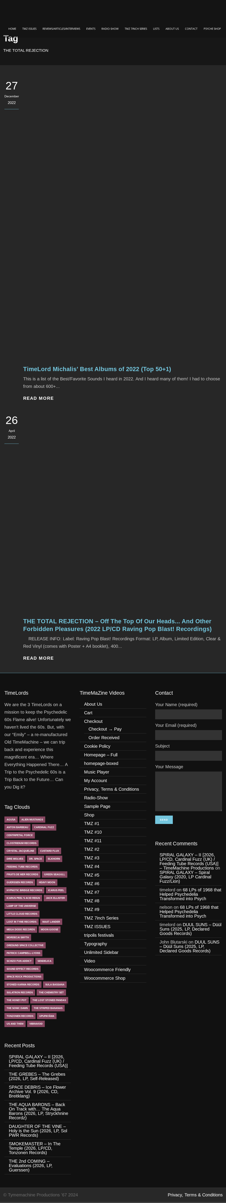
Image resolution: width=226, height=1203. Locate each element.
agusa (11, 819)
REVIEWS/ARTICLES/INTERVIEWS (61, 29)
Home (12, 29)
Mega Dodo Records (21, 929)
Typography (95, 943)
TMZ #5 (91, 875)
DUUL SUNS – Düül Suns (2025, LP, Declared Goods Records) (190, 929)
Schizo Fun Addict (19, 961)
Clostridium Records (21, 843)
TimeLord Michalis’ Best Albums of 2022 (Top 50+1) (97, 369)
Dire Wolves (15, 858)
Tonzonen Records (20, 1016)
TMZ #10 (93, 832)
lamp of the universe (21, 906)
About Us (172, 29)
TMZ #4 (91, 866)
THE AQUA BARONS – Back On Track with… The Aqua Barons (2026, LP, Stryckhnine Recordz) (38, 1111)
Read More (38, 398)
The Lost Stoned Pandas (49, 1000)
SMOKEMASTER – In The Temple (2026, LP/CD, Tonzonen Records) (34, 1148)
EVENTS (90, 29)
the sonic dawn (17, 1008)
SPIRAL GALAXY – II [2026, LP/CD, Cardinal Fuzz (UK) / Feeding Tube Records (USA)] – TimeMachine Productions (190, 861)
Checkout (93, 721)
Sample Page (97, 806)
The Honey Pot (16, 1000)
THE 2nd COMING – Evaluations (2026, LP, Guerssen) (31, 1165)
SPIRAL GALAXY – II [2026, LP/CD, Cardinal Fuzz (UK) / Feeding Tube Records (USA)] (39, 1061)
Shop (89, 814)
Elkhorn (54, 858)
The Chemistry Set (51, 992)
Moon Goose (49, 929)
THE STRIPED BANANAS (48, 1008)
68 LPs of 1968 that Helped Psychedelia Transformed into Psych (190, 894)
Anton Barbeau (17, 827)
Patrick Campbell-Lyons (23, 953)
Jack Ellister (55, 898)
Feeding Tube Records (22, 866)
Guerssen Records (20, 882)
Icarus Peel (56, 890)
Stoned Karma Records (23, 984)
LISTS (156, 29)
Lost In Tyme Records (21, 921)
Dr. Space (35, 858)
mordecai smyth (18, 937)
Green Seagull (54, 874)
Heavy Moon (47, 882)
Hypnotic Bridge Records (24, 890)
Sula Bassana (54, 984)
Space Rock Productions (24, 976)
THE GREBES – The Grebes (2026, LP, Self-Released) (37, 1076)
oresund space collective (25, 945)
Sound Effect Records (22, 969)
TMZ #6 (91, 883)
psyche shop (212, 29)
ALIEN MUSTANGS (32, 819)
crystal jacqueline (20, 851)
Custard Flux (49, 851)
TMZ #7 (91, 892)
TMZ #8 (91, 900)
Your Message (169, 766)
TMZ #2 (91, 849)
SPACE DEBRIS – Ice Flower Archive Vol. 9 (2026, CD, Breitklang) (37, 1091)
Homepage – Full (100, 754)
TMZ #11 (93, 840)
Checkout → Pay (105, 729)
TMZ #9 (91, 909)
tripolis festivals (99, 935)
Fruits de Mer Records (22, 874)
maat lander (51, 921)
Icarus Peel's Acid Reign (23, 898)
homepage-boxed (101, 763)
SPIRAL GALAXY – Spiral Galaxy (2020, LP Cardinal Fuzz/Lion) (185, 877)
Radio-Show (110, 29)
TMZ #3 (91, 857)
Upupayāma (46, 1016)
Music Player (96, 772)
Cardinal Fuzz (44, 827)
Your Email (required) (176, 725)
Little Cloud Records (22, 913)
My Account (95, 780)
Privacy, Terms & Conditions (111, 789)
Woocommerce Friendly (107, 969)
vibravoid (36, 1023)
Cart (88, 712)
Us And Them (15, 1023)
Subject (162, 746)
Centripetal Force (20, 835)
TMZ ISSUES (29, 29)
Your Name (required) (176, 704)
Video (89, 961)
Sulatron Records (20, 992)
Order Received (104, 737)
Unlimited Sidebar (101, 952)
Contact (191, 29)
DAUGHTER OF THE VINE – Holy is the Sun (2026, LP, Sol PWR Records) (38, 1131)
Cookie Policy (97, 746)
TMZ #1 (91, 823)
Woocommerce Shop (104, 978)
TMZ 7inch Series (136, 29)
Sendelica (44, 961)
